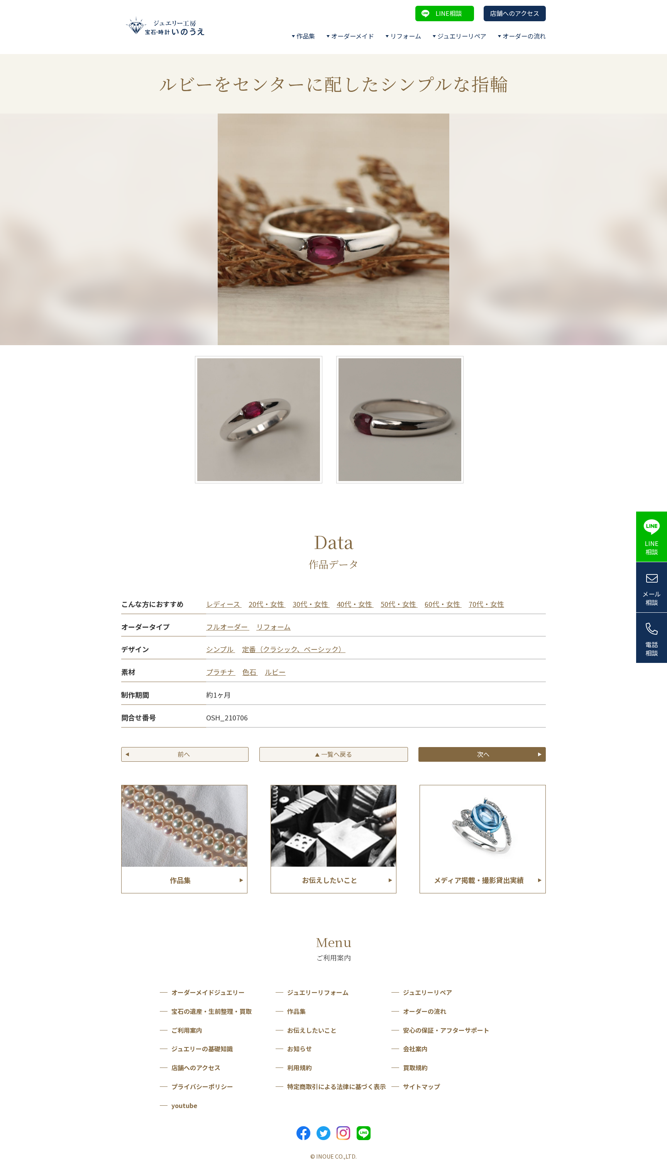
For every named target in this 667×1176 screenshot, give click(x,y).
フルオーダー (227, 627)
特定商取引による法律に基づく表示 (336, 1086)
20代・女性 (267, 604)
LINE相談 (448, 13)
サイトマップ (421, 1086)
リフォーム (405, 36)
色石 (250, 672)
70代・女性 (486, 604)
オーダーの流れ (524, 36)
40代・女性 (355, 604)
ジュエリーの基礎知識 (202, 1048)
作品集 (305, 36)
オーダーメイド (352, 36)
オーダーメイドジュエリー (208, 992)
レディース (224, 604)
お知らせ (299, 1048)
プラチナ (220, 672)
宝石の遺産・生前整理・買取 (211, 1011)
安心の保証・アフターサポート (446, 1030)
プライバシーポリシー (202, 1086)
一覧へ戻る (333, 754)
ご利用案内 (186, 1030)
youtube (184, 1105)
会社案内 (415, 1048)
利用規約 (299, 1067)
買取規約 (415, 1067)
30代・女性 (311, 604)
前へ (184, 754)
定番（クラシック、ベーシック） (293, 649)
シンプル (220, 649)
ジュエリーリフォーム (318, 992)
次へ (483, 754)
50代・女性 (399, 604)
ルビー (275, 672)
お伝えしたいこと (312, 1030)
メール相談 (651, 598)
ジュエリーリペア (461, 36)
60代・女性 (443, 604)
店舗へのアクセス (514, 13)
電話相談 (651, 649)
